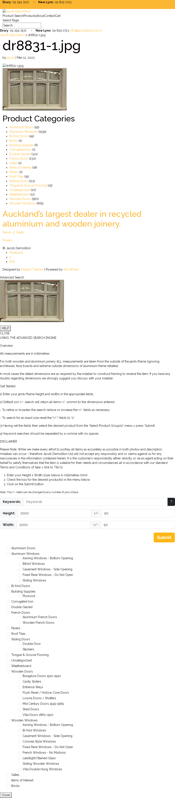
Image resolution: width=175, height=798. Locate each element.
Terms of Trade (13, 232)
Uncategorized (19, 190)
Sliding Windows (34, 580)
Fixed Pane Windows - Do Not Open (48, 575)
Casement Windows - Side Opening (47, 569)
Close (6, 795)
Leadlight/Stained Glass (39, 758)
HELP (5, 328)
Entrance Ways (33, 687)
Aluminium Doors (21, 127)
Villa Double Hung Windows (42, 769)
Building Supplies (21, 145)
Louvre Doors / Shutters (39, 698)
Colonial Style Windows (39, 741)
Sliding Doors (18, 181)
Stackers (28, 649)
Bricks (13, 140)
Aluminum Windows (23, 131)
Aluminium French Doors (40, 617)
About (40, 15)
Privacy (7, 240)
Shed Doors (31, 709)
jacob (11, 57)
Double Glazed (20, 154)
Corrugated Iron (20, 149)
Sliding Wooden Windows (41, 763)
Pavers (13, 172)
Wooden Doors (20, 199)
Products (30, 15)
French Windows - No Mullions (44, 752)
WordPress (71, 269)
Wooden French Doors (38, 622)
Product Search (13, 15)
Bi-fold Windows (34, 730)
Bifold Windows (34, 563)
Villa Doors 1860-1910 (38, 714)
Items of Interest (20, 167)
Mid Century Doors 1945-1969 (43, 703)
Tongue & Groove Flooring (28, 185)
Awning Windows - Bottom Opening (48, 558)
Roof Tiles (16, 176)
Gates (13, 163)
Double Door (32, 643)
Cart (58, 15)
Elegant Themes (32, 269)
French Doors (18, 158)
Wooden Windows (22, 203)
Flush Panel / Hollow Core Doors (46, 692)
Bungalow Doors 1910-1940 (42, 676)
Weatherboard (19, 194)
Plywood (29, 596)
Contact (49, 15)
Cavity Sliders (32, 681)
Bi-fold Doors (18, 136)
